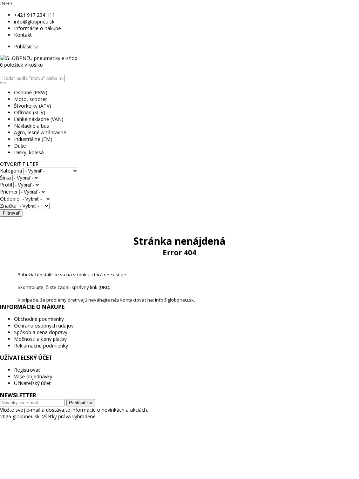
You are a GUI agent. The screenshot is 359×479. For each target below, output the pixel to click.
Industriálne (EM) (33, 139)
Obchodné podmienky (39, 319)
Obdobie (9, 198)
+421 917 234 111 (34, 15)
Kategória (11, 170)
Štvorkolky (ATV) (32, 105)
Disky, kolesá (29, 152)
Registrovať (27, 369)
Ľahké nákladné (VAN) (38, 119)
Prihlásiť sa (26, 46)
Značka (8, 205)
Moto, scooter (30, 99)
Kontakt (23, 35)
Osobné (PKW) (30, 92)
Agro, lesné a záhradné (40, 132)
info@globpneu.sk (34, 21)
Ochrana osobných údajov (44, 325)
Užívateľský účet (32, 383)
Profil (6, 184)
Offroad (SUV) (29, 112)
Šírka (5, 177)
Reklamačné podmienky (41, 345)
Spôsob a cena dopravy (40, 332)
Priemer (9, 191)
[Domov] (38, 58)
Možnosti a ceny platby (40, 339)
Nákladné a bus (31, 125)
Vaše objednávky (33, 376)
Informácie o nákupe (37, 28)
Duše (20, 145)
